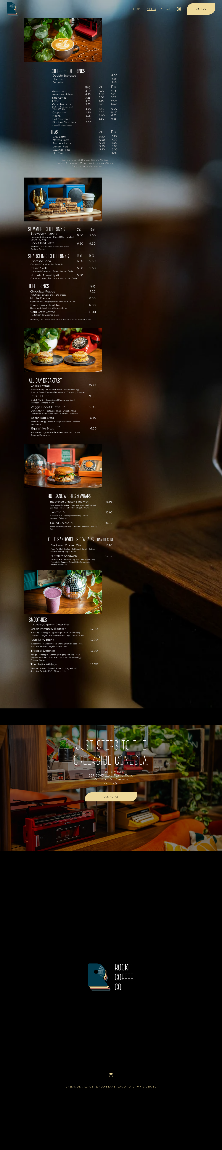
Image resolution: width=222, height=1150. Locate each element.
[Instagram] (179, 9)
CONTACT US (111, 797)
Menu (151, 9)
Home (138, 9)
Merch (165, 9)
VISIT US (201, 9)
